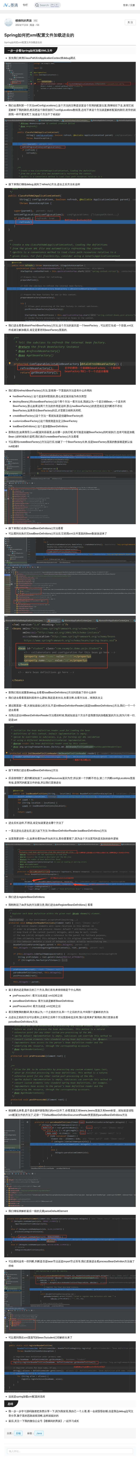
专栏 (25, 4)
